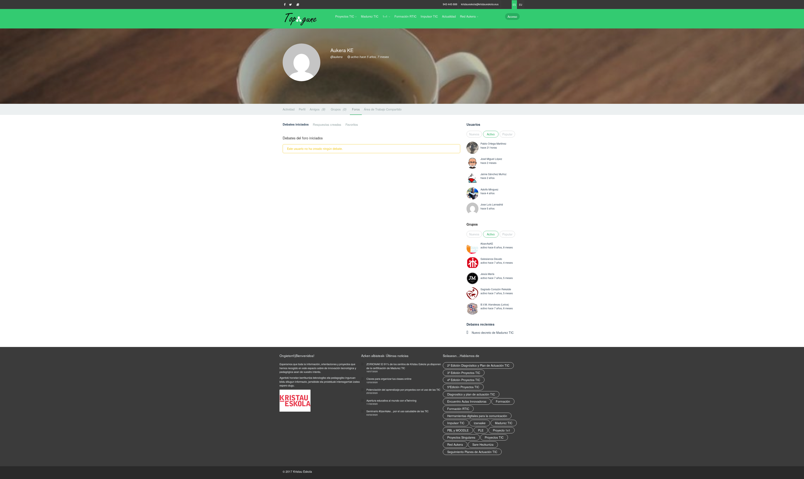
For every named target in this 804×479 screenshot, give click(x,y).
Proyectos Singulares (461, 437)
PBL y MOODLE (458, 430)
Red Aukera (468, 16)
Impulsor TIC (429, 16)
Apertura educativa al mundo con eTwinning (391, 400)
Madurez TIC (369, 16)
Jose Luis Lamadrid (492, 204)
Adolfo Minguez (489, 189)
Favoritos (351, 124)
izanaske (480, 423)
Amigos (317, 109)
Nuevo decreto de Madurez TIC (493, 332)
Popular (507, 134)
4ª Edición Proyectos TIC (463, 380)
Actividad (289, 109)
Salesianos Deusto (491, 259)
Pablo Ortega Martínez (493, 143)
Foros (356, 109)
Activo (491, 134)
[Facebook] (285, 4)
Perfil (302, 109)
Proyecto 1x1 (501, 430)
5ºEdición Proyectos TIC (463, 387)
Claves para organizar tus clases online (388, 378)
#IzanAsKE (487, 243)
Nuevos (474, 134)
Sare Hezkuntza (482, 444)
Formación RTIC (405, 16)
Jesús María (487, 274)
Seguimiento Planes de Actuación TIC (472, 452)
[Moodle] (297, 4)
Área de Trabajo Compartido (383, 109)
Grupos (338, 109)
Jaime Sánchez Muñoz (493, 174)
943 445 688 (450, 4)
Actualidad (449, 16)
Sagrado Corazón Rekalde (496, 289)
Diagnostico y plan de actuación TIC (471, 394)
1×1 (385, 16)
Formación (503, 401)
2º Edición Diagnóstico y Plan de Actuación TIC (478, 365)
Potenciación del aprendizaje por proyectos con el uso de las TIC (403, 389)
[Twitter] (290, 4)
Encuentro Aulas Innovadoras (466, 401)
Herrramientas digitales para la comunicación (477, 416)
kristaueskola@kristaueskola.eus (480, 4)
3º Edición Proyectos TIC (463, 373)
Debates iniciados (296, 124)
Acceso (512, 16)
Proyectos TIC (344, 16)
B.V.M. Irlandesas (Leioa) (495, 304)
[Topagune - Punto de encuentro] (300, 19)
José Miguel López (491, 159)
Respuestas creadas (327, 124)
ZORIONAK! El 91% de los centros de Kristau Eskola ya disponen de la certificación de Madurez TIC (403, 366)
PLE (480, 430)
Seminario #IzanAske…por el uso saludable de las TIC (397, 411)
